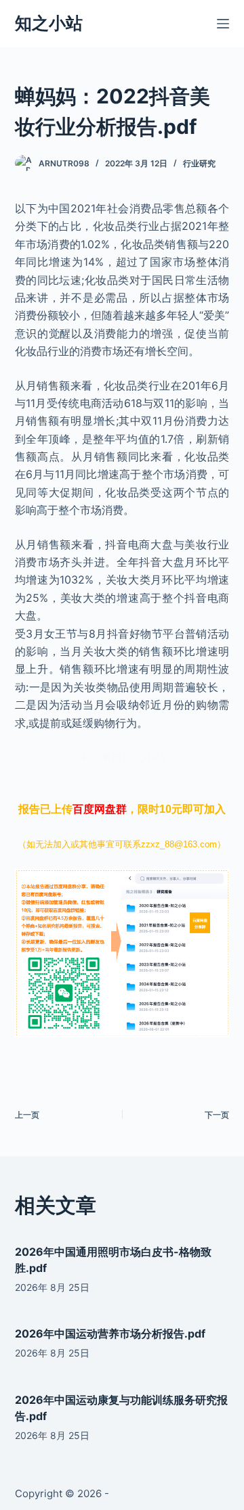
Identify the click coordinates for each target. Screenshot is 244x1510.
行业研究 (199, 163)
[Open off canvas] (223, 24)
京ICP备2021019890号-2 (170, 1493)
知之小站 (49, 23)
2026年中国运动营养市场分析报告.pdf (110, 1333)
